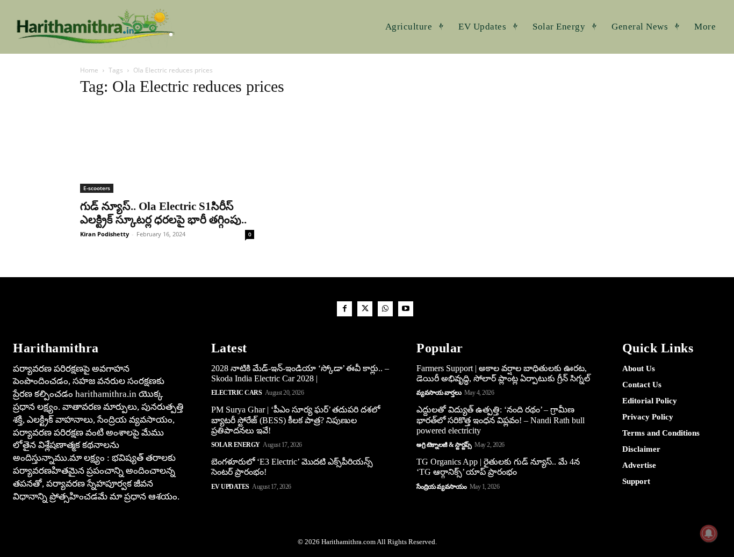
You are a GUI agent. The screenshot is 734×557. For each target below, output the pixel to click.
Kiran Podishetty (104, 234)
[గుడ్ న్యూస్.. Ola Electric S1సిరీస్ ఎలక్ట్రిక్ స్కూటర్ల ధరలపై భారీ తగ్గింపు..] (167, 150)
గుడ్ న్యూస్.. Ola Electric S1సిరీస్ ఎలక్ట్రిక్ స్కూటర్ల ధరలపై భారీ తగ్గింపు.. (163, 213)
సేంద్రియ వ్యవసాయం (441, 486)
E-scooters (96, 188)
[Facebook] (344, 308)
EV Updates (230, 486)
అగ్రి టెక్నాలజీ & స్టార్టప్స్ (444, 445)
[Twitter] (364, 308)
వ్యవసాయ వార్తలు (438, 392)
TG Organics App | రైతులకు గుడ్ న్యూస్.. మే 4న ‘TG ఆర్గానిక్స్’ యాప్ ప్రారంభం (498, 466)
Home (89, 70)
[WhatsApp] (385, 308)
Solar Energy (235, 445)
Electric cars (236, 392)
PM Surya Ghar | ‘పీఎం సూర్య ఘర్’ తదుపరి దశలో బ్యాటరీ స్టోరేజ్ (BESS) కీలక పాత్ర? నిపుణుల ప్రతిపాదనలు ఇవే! (295, 420)
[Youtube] (405, 308)
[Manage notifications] (708, 533)
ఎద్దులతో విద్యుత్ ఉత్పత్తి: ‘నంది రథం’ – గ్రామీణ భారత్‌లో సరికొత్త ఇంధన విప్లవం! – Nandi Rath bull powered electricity (500, 420)
